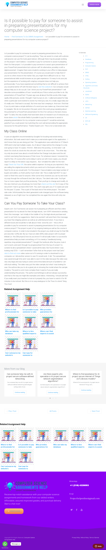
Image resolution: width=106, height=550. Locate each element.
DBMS (87, 72)
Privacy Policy (76, 537)
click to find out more (12, 253)
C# (86, 117)
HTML (87, 76)
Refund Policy (85, 537)
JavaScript (88, 91)
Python (87, 94)
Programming (89, 62)
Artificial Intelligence (91, 98)
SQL (86, 124)
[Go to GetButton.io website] (5, 548)
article (15, 117)
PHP (86, 69)
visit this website (44, 87)
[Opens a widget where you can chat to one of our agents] (98, 546)
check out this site (48, 184)
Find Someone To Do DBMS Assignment (27, 37)
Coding (87, 79)
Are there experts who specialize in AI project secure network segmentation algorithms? (53, 377)
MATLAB (87, 121)
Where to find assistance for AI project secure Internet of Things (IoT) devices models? (86, 376)
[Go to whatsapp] (5, 543)
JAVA (86, 101)
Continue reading (20, 392)
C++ (86, 56)
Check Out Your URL (16, 164)
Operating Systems (91, 82)
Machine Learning (90, 111)
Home (6, 37)
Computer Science (90, 66)
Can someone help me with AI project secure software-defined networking (20, 376)
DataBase (88, 59)
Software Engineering (91, 114)
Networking (88, 104)
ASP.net (87, 108)
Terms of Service (94, 537)
